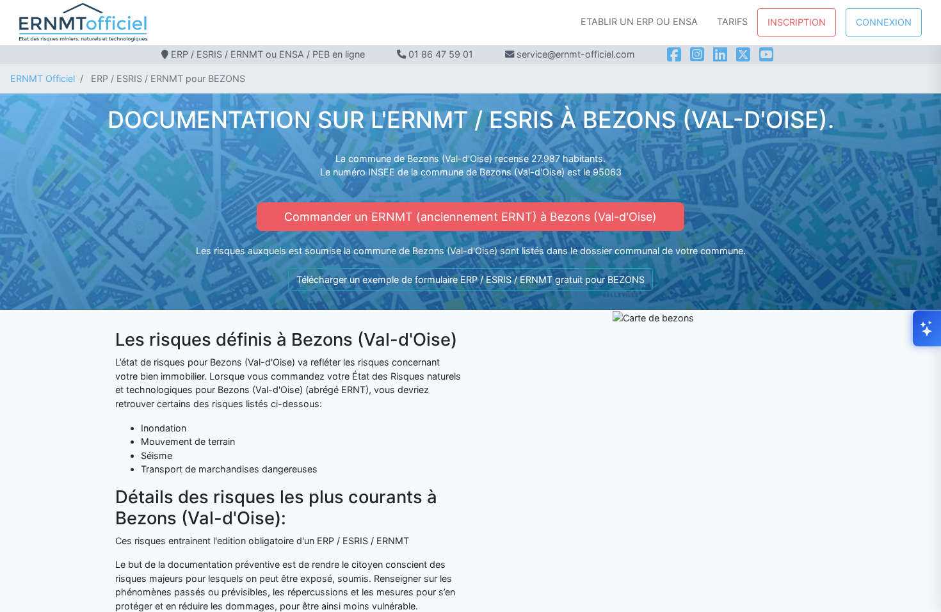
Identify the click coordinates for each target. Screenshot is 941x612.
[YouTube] (766, 54)
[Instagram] (697, 54)
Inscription (797, 22)
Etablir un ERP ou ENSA (639, 21)
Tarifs (732, 21)
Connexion (884, 22)
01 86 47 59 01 (440, 54)
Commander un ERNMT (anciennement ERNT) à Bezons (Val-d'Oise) (470, 216)
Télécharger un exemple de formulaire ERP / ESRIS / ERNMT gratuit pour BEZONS (470, 279)
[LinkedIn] (720, 54)
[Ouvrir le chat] (927, 328)
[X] (743, 54)
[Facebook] (674, 54)
